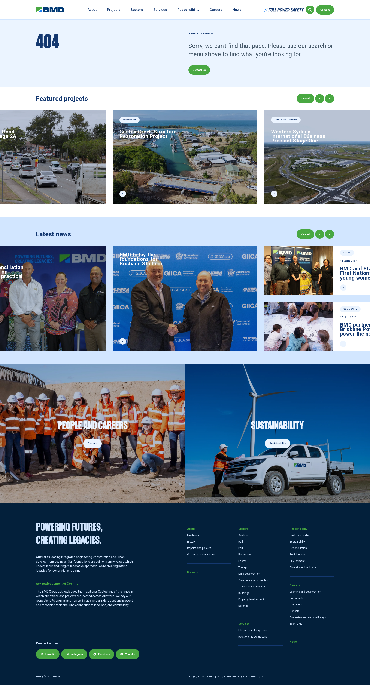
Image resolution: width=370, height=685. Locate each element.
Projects (113, 10)
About (92, 10)
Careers (216, 10)
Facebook (104, 654)
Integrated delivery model (253, 630)
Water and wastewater (251, 586)
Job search (296, 598)
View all (305, 98)
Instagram (77, 654)
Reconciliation (298, 548)
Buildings (243, 593)
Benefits (295, 611)
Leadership (193, 535)
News (237, 10)
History (191, 541)
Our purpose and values (201, 554)
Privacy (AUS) (42, 676)
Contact (325, 9)
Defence (243, 605)
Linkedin (50, 654)
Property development (251, 599)
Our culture (296, 604)
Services (160, 10)
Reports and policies (199, 548)
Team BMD (296, 623)
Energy (242, 560)
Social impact (298, 554)
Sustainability (298, 541)
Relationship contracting (252, 636)
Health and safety (300, 535)
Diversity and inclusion (303, 567)
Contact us (199, 69)
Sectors (137, 10)
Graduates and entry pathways (308, 617)
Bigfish (260, 676)
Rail (240, 541)
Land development (249, 573)
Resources (244, 554)
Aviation (243, 535)
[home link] (50, 9)
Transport (244, 567)
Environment (297, 560)
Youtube (130, 654)
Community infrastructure (253, 580)
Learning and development (305, 591)
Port (240, 548)
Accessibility (58, 676)
